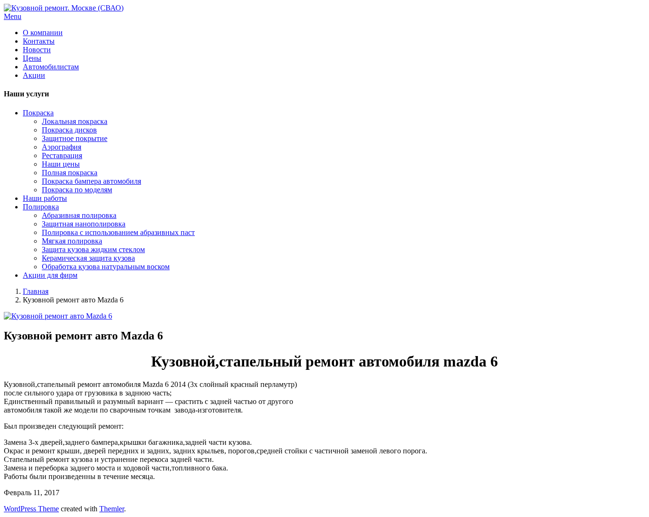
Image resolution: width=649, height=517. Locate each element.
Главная (35, 291)
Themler (111, 509)
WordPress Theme (31, 509)
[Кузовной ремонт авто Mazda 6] (58, 316)
